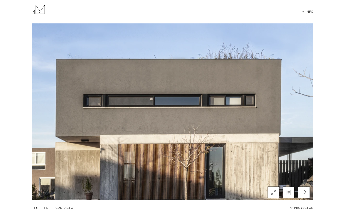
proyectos (303, 207)
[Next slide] (304, 192)
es (36, 208)
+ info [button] (307, 11)
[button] (289, 192)
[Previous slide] (41, 192)
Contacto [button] (64, 207)
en (46, 208)
